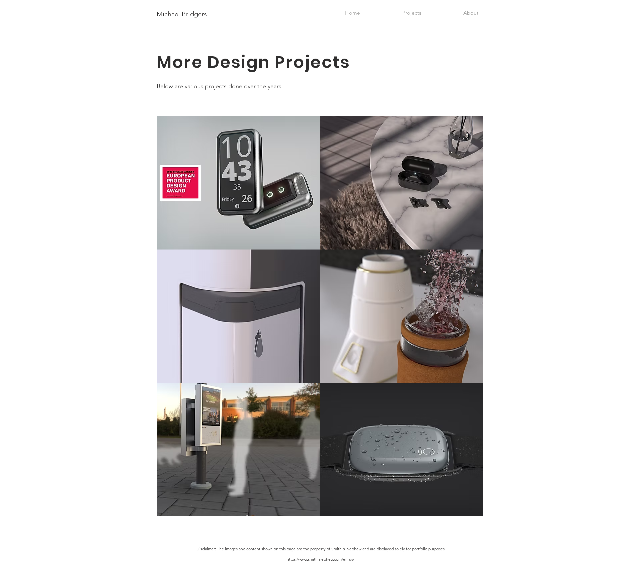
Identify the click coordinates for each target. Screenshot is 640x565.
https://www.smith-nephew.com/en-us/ (320, 559)
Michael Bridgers (182, 14)
